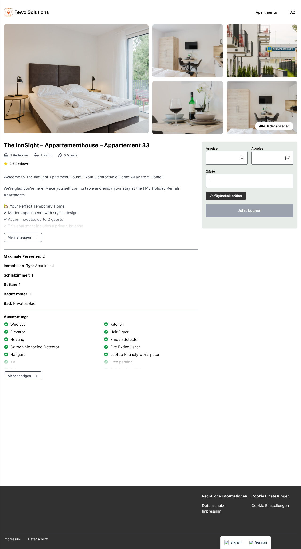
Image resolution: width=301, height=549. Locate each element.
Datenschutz (213, 505)
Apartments (266, 12)
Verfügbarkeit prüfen (226, 196)
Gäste (210, 171)
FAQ (291, 12)
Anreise (212, 148)
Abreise (257, 148)
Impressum (211, 511)
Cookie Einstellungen (270, 505)
